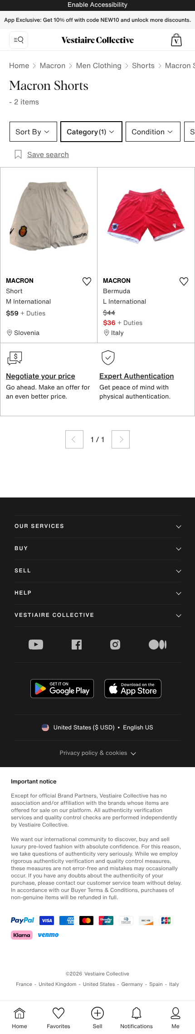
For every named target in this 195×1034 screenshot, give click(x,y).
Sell (23, 571)
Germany (132, 984)
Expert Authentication (136, 375)
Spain (156, 984)
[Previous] (74, 439)
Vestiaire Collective (54, 615)
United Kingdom (58, 984)
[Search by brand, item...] (18, 40)
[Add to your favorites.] (86, 281)
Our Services (39, 526)
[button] (176, 40)
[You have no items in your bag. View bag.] (176, 40)
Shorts (143, 65)
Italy (174, 984)
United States (99, 984)
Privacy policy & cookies (93, 752)
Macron (52, 65)
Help (23, 593)
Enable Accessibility (97, 5)
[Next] (121, 439)
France (24, 984)
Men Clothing (99, 65)
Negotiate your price (40, 375)
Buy (21, 548)
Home (19, 65)
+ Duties (32, 313)
